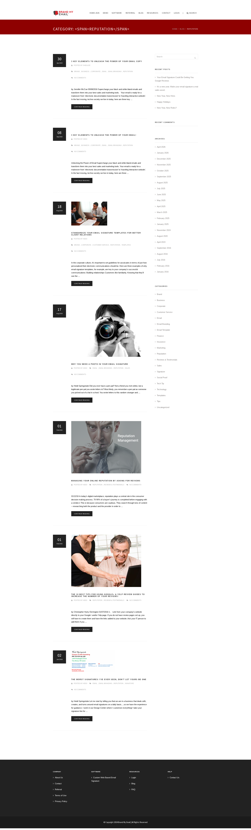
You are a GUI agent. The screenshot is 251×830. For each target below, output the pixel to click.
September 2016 (164, 248)
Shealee (86, 65)
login (176, 13)
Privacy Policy (61, 801)
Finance (160, 336)
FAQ (133, 789)
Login (133, 777)
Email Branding (115, 71)
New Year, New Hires (166, 96)
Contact (166, 13)
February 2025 (163, 218)
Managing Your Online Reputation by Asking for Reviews (105, 481)
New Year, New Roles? (167, 108)
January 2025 (163, 224)
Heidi (85, 139)
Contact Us (174, 777)
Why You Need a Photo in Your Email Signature (99, 364)
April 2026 (161, 147)
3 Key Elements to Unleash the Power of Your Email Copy (106, 61)
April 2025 (161, 206)
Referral (130, 13)
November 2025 (164, 165)
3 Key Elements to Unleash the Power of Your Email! (103, 135)
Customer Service (101, 245)
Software (117, 13)
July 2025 (161, 188)
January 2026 (163, 153)
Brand (77, 71)
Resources (152, 13)
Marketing (161, 348)
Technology (162, 389)
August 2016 (162, 254)
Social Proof (162, 377)
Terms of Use (60, 795)
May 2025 (161, 200)
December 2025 (164, 159)
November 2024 (164, 230)
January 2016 (163, 272)
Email (104, 71)
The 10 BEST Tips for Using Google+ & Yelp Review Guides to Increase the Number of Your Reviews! (108, 595)
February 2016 (163, 266)
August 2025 (162, 182)
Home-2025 (94, 13)
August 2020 (162, 236)
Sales (127, 368)
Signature (129, 683)
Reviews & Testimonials (114, 485)
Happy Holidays (163, 102)
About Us (59, 777)
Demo (105, 13)
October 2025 (163, 171)
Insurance (161, 342)
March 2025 (162, 212)
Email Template (163, 330)
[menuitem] (94, 13)
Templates (126, 245)
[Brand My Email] (63, 10)
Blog (141, 13)
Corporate (96, 71)
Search (192, 13)
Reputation (128, 71)
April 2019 (161, 242)
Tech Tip (160, 383)
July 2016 (161, 260)
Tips (158, 401)
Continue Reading (82, 107)
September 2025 (164, 176)
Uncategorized (163, 407)
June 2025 (161, 194)
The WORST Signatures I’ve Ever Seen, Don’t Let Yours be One (108, 679)
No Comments (80, 78)
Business (85, 71)
